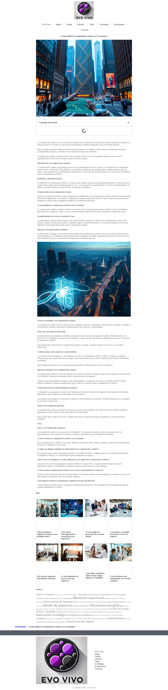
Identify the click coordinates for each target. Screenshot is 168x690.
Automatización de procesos (113, 594)
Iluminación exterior (65, 612)
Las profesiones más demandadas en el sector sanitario (120, 578)
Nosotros (119, 675)
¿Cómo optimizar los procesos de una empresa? (69, 578)
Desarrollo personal (116, 602)
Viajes (91, 24)
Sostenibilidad (49, 622)
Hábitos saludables (46, 611)
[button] (128, 123)
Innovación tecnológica (51, 615)
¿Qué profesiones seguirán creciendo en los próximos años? (47, 534)
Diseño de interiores (57, 605)
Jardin (69, 24)
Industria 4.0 (102, 612)
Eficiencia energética (106, 605)
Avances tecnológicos (65, 598)
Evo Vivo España (119, 654)
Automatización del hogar (88, 594)
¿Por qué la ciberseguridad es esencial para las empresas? (68, 535)
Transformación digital (80, 621)
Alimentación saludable (62, 594)
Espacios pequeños (75, 609)
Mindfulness (42, 618)
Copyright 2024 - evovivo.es (84, 688)
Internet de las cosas (98, 615)
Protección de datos (100, 619)
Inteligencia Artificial (80, 614)
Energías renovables (48, 609)
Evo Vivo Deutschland (120, 646)
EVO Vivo (46, 24)
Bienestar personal (111, 598)
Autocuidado (73, 595)
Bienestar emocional (88, 598)
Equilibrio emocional (62, 609)
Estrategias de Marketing (100, 609)
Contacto (84, 30)
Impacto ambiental (91, 612)
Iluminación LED (79, 612)
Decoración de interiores (59, 601)
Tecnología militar (59, 622)
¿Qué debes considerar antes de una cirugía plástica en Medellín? (95, 575)
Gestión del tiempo (119, 608)
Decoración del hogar (83, 602)
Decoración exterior (99, 602)
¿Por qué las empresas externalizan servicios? (46, 577)
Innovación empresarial (114, 612)
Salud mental (115, 618)
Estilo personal (87, 609)
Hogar (58, 24)
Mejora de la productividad (113, 615)
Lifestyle (80, 24)
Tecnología (103, 24)
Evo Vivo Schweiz (119, 669)
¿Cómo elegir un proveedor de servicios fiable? (95, 534)
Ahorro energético (45, 594)
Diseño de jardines (81, 606)
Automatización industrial (46, 598)
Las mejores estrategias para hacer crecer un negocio (120, 534)
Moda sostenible (53, 618)
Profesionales (119, 24)
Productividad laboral (84, 619)
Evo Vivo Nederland (119, 661)
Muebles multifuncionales (67, 619)
